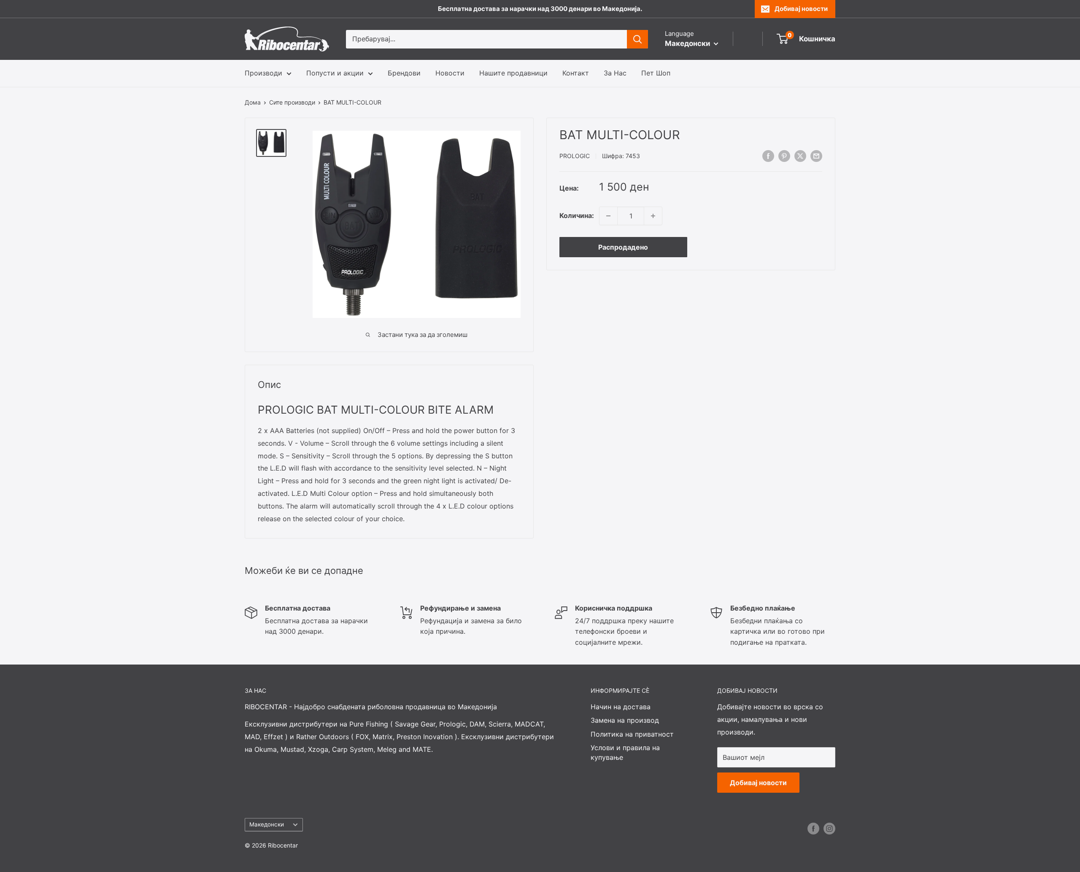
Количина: (576, 215)
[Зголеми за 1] (653, 216)
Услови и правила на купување (625, 752)
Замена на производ (625, 720)
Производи (263, 73)
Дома (253, 102)
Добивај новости (801, 9)
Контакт (575, 73)
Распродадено (623, 247)
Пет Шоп (655, 73)
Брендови (404, 73)
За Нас (615, 73)
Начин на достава (621, 706)
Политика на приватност (632, 734)
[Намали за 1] (608, 216)
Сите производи (292, 102)
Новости (449, 73)
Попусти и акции (335, 73)
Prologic (574, 156)
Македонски (266, 824)
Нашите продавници (513, 73)
